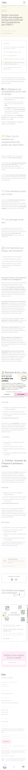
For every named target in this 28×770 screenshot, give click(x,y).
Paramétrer (7, 394)
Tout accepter (20, 394)
